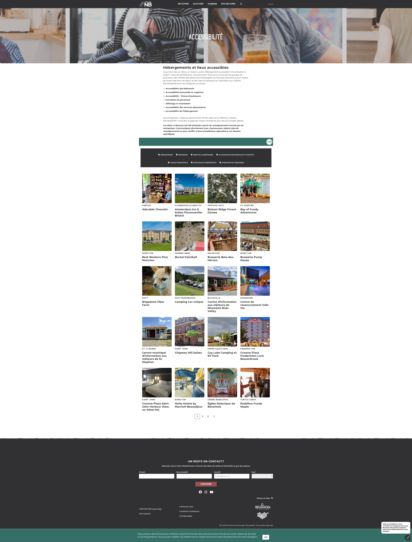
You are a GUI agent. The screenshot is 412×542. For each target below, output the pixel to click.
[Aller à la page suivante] (214, 417)
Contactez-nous (186, 507)
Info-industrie (145, 514)
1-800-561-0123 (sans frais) (150, 509)
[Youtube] (211, 492)
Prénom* (142, 472)
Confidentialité (185, 516)
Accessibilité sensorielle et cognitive (236, 155)
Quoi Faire (198, 4)
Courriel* (217, 472)
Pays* (254, 472)
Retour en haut (263, 498)
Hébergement (166, 155)
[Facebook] (201, 492)
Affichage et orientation (204, 163)
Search (241, 4)
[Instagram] (206, 492)
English (270, 4)
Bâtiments (183, 155)
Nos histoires (228, 4)
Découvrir (183, 4)
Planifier (212, 4)
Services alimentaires (203, 155)
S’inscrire (206, 484)
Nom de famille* (182, 472)
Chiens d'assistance (179, 163)
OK (265, 537)
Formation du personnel (233, 163)
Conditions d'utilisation (189, 511)
